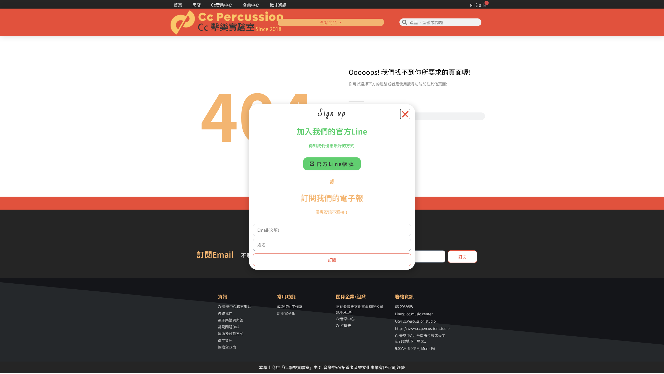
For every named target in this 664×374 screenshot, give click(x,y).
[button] (405, 114)
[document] (332, 187)
